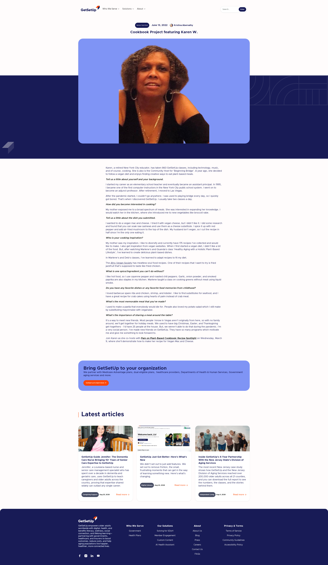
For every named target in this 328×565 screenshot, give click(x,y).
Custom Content (165, 540)
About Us (197, 531)
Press (197, 540)
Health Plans (135, 535)
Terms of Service (234, 531)
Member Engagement (165, 535)
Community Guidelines (234, 540)
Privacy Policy (233, 535)
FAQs (197, 554)
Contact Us (197, 549)
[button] (111, 8)
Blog (197, 535)
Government (135, 531)
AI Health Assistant (165, 545)
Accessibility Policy (233, 545)
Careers (197, 545)
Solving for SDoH (165, 531)
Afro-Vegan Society (121, 263)
